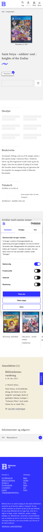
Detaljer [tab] (22, 230)
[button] (21, 437)
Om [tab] (35, 230)
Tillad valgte (21, 300)
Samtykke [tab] (8, 230)
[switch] (37, 271)
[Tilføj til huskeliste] (38, 83)
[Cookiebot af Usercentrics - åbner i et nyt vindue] (30, 223)
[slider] (21, 32)
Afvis (21, 307)
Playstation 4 (8, 74)
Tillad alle (21, 294)
